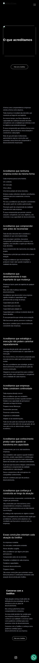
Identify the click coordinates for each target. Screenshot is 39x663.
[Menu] (34, 5)
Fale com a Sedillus (19, 67)
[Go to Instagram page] (15, 657)
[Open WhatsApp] (34, 657)
